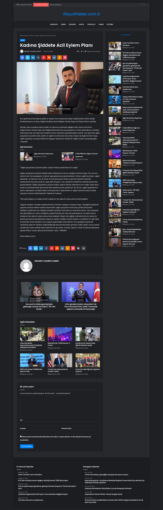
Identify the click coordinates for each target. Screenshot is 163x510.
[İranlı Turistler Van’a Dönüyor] (115, 46)
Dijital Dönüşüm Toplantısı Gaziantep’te (132, 161)
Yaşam (101, 24)
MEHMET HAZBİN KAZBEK (32, 51)
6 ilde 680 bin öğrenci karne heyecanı (131, 129)
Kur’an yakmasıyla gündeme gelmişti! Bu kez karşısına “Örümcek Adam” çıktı (76, 5)
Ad (21, 420)
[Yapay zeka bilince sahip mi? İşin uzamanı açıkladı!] (115, 100)
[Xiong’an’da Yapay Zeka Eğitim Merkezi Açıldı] (88, 334)
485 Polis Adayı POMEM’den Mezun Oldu (31, 370)
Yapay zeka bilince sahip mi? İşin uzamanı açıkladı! (133, 99)
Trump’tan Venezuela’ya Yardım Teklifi (58, 370)
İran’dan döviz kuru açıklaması (130, 88)
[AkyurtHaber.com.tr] (81, 14)
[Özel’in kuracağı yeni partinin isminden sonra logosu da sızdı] (115, 242)
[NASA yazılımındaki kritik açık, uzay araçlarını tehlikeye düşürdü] (115, 110)
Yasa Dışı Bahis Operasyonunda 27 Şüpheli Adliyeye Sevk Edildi (31, 345)
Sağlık (81, 24)
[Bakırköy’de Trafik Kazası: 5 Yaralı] (60, 334)
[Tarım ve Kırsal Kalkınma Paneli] (115, 222)
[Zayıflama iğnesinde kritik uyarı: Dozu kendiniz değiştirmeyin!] (115, 79)
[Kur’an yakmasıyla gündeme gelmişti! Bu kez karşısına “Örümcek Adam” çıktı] (115, 66)
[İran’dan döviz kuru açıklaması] (115, 90)
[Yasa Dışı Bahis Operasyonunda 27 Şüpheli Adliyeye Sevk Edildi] (32, 334)
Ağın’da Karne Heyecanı (43, 154)
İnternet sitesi (66, 428)
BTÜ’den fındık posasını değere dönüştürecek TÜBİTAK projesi (132, 55)
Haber (63, 24)
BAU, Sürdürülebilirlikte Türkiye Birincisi (132, 230)
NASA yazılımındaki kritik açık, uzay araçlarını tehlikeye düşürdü (132, 109)
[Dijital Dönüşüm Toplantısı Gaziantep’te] (115, 163)
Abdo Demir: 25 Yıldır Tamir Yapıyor (131, 191)
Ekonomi (72, 24)
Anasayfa (54, 24)
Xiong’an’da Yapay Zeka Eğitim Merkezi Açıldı (85, 344)
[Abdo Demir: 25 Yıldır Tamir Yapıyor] (115, 193)
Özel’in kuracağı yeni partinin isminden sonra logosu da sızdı (132, 241)
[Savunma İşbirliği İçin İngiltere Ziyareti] (88, 360)
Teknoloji (91, 24)
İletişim (110, 24)
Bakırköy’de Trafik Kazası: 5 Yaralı (59, 344)
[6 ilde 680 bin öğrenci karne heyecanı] (68, 156)
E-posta (23, 428)
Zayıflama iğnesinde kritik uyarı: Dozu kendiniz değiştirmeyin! (132, 78)
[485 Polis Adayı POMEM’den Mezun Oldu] (32, 360)
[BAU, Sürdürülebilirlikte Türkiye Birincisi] (115, 232)
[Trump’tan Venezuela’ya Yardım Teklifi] (60, 360)
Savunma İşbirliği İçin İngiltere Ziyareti (88, 370)
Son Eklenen (126, 35)
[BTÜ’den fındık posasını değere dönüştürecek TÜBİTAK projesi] (115, 56)
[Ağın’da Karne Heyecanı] (26, 156)
